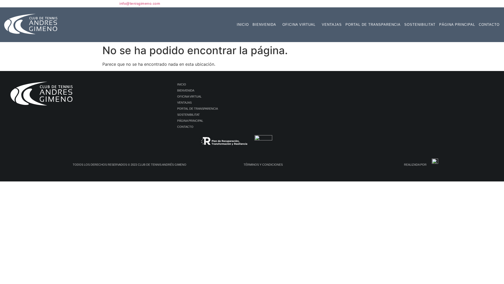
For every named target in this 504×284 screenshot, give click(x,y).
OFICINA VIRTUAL (299, 25)
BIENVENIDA (264, 25)
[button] (266, 24)
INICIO (243, 25)
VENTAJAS (332, 25)
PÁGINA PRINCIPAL (457, 25)
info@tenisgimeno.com (139, 3)
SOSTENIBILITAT (419, 25)
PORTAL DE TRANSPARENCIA (373, 25)
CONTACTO (489, 25)
